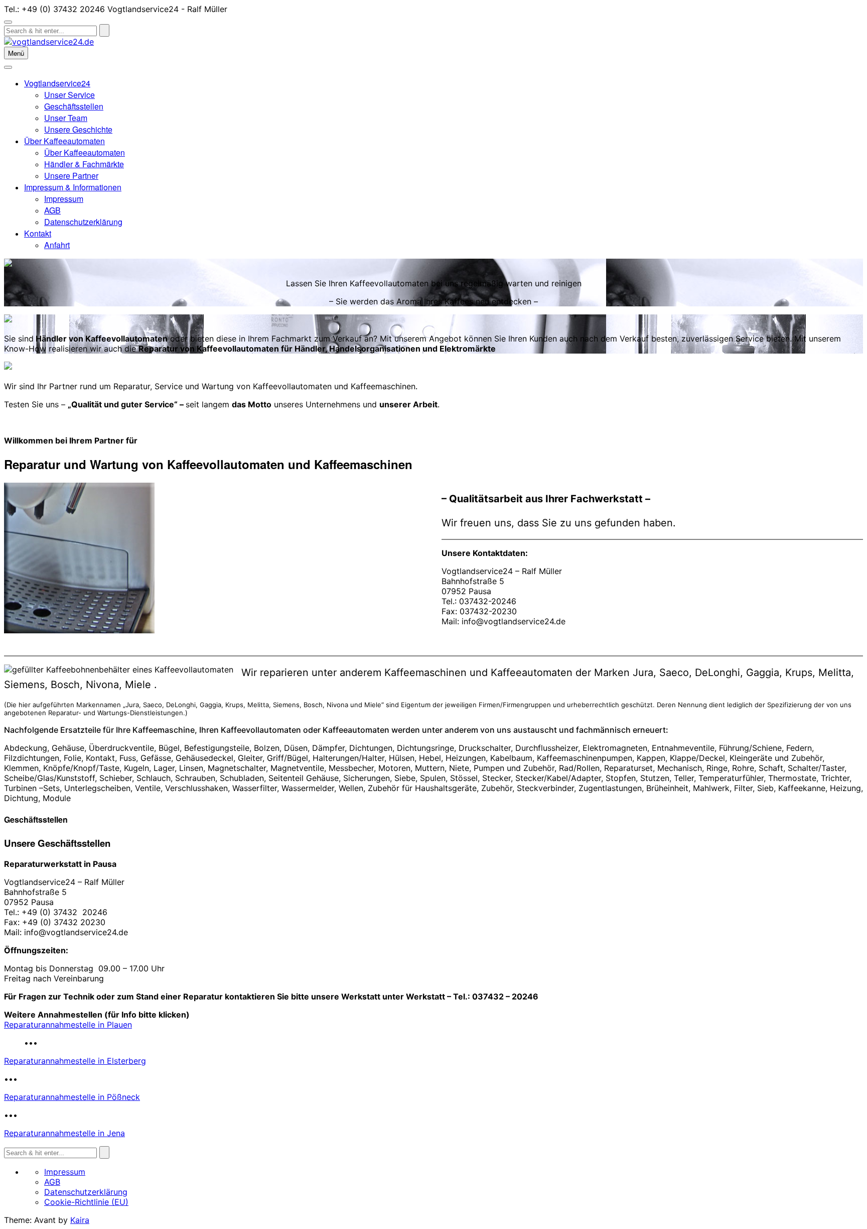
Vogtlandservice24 (57, 83)
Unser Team (65, 118)
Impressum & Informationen (72, 187)
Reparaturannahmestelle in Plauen (68, 1025)
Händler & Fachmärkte (84, 164)
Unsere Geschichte (78, 129)
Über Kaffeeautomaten (64, 141)
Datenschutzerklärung (83, 222)
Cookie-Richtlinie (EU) (86, 1202)
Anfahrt (57, 245)
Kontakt (37, 233)
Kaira (79, 1220)
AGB (52, 210)
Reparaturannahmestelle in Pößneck (72, 1097)
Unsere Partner (71, 175)
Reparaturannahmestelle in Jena (64, 1133)
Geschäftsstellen (73, 106)
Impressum (63, 198)
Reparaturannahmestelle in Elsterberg (75, 1061)
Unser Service (69, 94)
